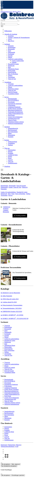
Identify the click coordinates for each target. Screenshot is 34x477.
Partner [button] (10, 156)
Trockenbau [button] (11, 77)
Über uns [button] (7, 148)
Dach (5, 330)
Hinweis (18, 445)
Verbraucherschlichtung (8, 446)
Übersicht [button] (11, 46)
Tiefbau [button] (10, 75)
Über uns (7, 438)
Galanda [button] (14, 62)
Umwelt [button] (10, 160)
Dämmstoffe (4, 187)
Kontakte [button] (10, 153)
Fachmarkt (7, 334)
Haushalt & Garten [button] (13, 64)
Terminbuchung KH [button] (14, 118)
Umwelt (6, 437)
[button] (2, 10)
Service (10, 195)
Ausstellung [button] (7, 82)
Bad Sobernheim (9, 415)
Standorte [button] (7, 127)
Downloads (7, 383)
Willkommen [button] (8, 31)
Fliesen (6, 337)
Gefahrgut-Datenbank (10, 388)
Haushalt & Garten (22, 192)
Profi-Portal (7, 396)
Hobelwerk (4, 194)
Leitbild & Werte (9, 432)
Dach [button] (9, 51)
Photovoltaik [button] (11, 70)
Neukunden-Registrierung (11, 393)
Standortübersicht (9, 411)
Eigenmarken (8, 427)
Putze (13, 194)
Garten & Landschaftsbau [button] (15, 85)
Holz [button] (9, 67)
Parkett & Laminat (9, 367)
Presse (6, 435)
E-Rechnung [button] (11, 105)
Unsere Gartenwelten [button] (18, 60)
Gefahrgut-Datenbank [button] (14, 107)
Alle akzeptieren (5, 464)
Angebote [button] (11, 36)
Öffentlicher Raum (9, 345)
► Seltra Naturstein (6, 296)
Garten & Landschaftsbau (11, 339)
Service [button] (6, 97)
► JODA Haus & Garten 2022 (10, 299)
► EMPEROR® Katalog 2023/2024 (11, 311)
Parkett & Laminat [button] (13, 89)
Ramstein (7, 420)
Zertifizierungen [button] (12, 163)
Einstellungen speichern (18, 475)
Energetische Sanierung (11, 384)
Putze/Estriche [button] (12, 72)
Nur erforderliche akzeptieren (9, 466)
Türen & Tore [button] (12, 79)
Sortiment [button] (7, 44)
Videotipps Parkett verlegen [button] (16, 122)
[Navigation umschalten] (1, 22)
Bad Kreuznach (8, 413)
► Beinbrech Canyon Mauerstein (10, 293)
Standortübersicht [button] (13, 128)
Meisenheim (7, 418)
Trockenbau (4, 195)
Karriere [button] (6, 140)
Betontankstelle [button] (12, 98)
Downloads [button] (11, 102)
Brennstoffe (12, 185)
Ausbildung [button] (11, 143)
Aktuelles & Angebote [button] (10, 34)
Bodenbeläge (4, 185)
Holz (9, 194)
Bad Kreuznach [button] (12, 130)
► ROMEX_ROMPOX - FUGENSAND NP (14, 318)
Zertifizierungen (9, 440)
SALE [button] (10, 39)
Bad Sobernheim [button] (13, 132)
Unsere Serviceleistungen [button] (15, 117)
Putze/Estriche (8, 349)
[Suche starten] (18, 24)
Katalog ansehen (21, 215)
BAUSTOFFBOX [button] (13, 100)
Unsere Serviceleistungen (11, 397)
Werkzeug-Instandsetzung (11, 404)
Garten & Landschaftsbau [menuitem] (15, 59)
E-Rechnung (8, 386)
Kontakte (7, 430)
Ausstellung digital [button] (13, 93)
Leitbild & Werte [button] (13, 155)
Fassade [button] (10, 55)
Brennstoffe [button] (11, 49)
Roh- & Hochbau (20, 194)
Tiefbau (28, 194)
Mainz (6, 416)
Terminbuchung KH (10, 399)
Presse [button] (10, 158)
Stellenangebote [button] (12, 141)
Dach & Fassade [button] (12, 92)
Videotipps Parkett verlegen (12, 402)
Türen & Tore (8, 355)
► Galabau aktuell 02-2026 (9, 302)
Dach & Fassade (21, 185)
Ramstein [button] (10, 136)
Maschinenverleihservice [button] (15, 110)
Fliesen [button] (10, 57)
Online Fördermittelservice (12, 394)
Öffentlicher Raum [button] (13, 69)
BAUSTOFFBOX (9, 381)
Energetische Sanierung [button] (14, 103)
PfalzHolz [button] (7, 166)
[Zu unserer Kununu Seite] (6, 457)
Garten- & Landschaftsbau (8, 192)
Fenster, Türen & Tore (15, 187)
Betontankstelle (8, 379)
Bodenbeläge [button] (12, 47)
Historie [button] (10, 151)
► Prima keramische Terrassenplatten (11, 305)
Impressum (4, 445)
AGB (16, 446)
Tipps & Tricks (8, 401)
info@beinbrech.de (6, 11)
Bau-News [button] (11, 41)
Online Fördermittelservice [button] (15, 113)
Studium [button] (10, 145)
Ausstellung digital (9, 372)
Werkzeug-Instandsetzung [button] (15, 123)
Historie (6, 428)
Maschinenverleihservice (11, 391)
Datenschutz (11, 445)
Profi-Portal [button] (11, 115)
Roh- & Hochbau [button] (13, 74)
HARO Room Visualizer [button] (15, 108)
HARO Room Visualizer (11, 389)
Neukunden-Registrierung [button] (15, 112)
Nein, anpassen (16, 464)
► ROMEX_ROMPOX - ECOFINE (12, 315)
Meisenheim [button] (11, 135)
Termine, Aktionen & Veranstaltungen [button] (19, 37)
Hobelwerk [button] (11, 65)
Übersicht (7, 325)
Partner (6, 433)
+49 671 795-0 (16, 11)
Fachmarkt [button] (11, 54)
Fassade (6, 335)
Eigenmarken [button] (12, 150)
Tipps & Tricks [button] (12, 120)
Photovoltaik (8, 347)
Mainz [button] (10, 133)
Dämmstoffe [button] (11, 52)
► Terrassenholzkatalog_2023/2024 (11, 308)
